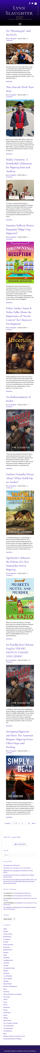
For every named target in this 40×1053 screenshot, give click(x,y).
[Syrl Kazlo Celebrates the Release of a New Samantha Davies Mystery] (20, 598)
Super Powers (7, 1020)
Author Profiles (7, 934)
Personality (6, 997)
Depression (6, 947)
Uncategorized (7, 1031)
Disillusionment (7, 949)
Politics (5, 999)
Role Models (7, 1012)
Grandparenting (8, 960)
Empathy (5, 952)
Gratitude (6, 963)
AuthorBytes (32, 1051)
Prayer (5, 1002)
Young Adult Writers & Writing (12, 1038)
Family (5, 955)
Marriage (5, 981)
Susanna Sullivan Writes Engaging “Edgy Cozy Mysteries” (20, 229)
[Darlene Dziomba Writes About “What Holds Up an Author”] (20, 512)
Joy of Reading (7, 976)
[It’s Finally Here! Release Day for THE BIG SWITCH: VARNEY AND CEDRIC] (20, 685)
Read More (9, 81)
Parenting (6, 991)
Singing (5, 1018)
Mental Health (7, 984)
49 (29, 823)
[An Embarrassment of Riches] (20, 430)
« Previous (7, 823)
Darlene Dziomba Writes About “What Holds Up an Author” (20, 478)
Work (5, 1033)
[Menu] (20, 24)
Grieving (5, 965)
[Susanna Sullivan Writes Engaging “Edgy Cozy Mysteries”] (20, 262)
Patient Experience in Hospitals (12, 994)
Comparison (6, 939)
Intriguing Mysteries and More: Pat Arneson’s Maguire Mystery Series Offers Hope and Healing (19, 739)
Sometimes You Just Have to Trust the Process (17, 868)
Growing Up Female (9, 968)
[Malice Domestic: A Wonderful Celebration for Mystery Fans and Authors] (20, 190)
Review (5, 1010)
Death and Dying (8, 944)
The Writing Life (8, 1028)
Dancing (5, 942)
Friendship (6, 957)
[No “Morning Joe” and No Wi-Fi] (20, 53)
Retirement (6, 1007)
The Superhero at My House (11, 865)
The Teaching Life (8, 1025)
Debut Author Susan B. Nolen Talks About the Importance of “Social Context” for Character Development (19, 316)
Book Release (7, 936)
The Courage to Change (10, 1023)
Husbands (6, 973)
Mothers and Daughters (10, 986)
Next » (34, 823)
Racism (5, 1004)
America (5, 931)
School (5, 1015)
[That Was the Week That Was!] (20, 118)
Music (5, 989)
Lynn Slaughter (7, 907)
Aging (5, 929)
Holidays (5, 970)
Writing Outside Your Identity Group (14, 1036)
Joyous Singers (7, 978)
